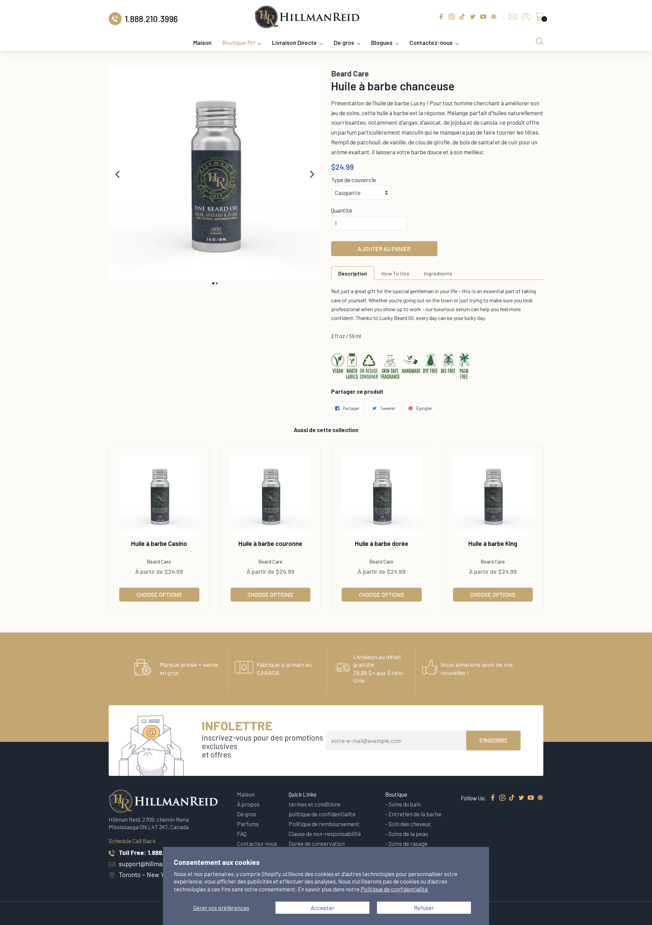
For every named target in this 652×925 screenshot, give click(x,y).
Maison (202, 42)
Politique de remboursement (324, 823)
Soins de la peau (408, 833)
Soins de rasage (408, 843)
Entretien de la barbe (414, 814)
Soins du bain (404, 804)
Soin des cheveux (409, 823)
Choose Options (159, 594)
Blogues (382, 42)
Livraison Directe (294, 42)
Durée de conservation (317, 843)
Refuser (424, 907)
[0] (539, 18)
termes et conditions (315, 804)
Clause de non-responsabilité (325, 833)
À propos (248, 804)
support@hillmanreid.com (154, 864)
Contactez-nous (431, 42)
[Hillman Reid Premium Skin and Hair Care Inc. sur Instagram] (502, 798)
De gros (344, 42)
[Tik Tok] (512, 798)
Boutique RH (238, 42)
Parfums (248, 823)
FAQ (242, 833)
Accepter (322, 907)
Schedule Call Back (132, 840)
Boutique (396, 794)
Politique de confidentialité (394, 889)
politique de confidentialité (322, 814)
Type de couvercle (353, 179)
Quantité (341, 210)
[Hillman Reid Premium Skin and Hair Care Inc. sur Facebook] (493, 798)
